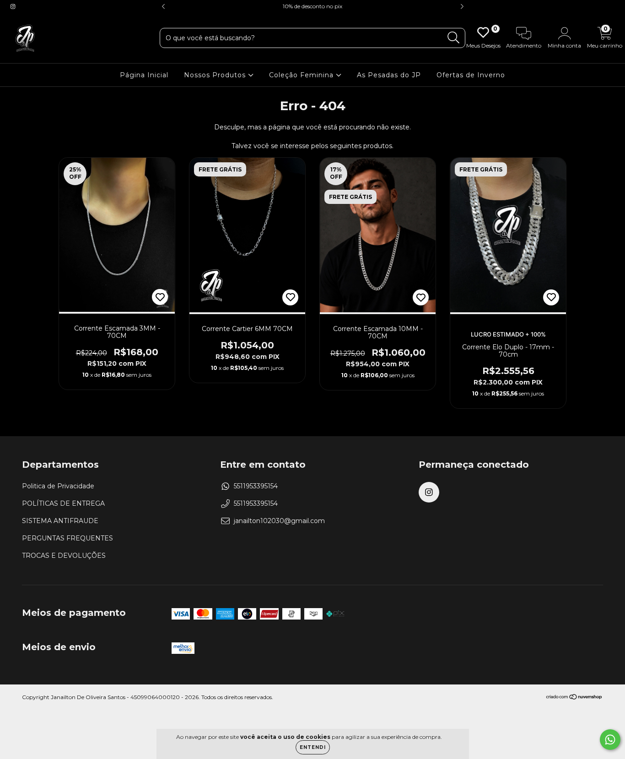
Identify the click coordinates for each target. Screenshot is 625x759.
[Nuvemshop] (574, 698)
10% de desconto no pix (312, 6)
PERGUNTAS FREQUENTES (67, 538)
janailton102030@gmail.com (279, 521)
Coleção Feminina (302, 75)
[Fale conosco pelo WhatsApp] (610, 739)
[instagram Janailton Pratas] (13, 6)
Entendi (313, 747)
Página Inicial (144, 75)
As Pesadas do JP (389, 75)
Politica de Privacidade (58, 486)
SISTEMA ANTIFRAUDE (60, 521)
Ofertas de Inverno (470, 75)
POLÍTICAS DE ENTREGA (63, 503)
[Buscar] (453, 37)
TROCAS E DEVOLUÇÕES (64, 555)
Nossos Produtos (216, 75)
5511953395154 (256, 486)
